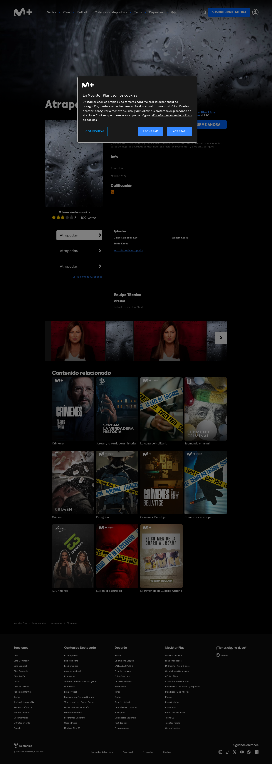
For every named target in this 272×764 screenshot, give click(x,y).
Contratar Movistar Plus (177, 681)
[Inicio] (23, 12)
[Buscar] (204, 12)
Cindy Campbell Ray (125, 237)
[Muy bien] (72, 217)
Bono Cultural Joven (175, 712)
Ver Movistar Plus (173, 655)
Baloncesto (120, 686)
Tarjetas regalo (172, 723)
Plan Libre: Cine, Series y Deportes (182, 686)
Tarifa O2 (169, 717)
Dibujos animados (73, 712)
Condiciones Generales (177, 671)
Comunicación (172, 728)
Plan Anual (170, 707)
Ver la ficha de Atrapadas (87, 276)
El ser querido (71, 655)
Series (51, 12)
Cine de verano (21, 686)
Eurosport (120, 712)
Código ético (171, 676)
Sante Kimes (121, 243)
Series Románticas (23, 707)
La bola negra (71, 660)
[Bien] (67, 217)
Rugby (118, 697)
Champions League (124, 660)
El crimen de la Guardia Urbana (161, 590)
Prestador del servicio (102, 752)
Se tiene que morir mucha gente (80, 681)
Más (174, 12)
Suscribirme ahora (229, 12)
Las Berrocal (70, 692)
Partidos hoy (121, 723)
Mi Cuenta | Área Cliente (177, 666)
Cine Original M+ (22, 660)
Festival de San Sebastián (76, 707)
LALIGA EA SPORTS (124, 666)
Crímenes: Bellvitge (153, 517)
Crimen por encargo (197, 517)
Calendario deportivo (111, 12)
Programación (122, 728)
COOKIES (167, 752)
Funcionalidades (173, 660)
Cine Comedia (21, 671)
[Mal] (58, 217)
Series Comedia (21, 712)
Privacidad (148, 752)
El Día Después (122, 676)
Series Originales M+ (24, 702)
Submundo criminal (197, 443)
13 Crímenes (60, 590)
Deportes (156, 12)
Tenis (138, 12)
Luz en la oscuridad (109, 590)
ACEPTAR (179, 131)
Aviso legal (128, 752)
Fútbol (82, 12)
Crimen (57, 517)
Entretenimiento (22, 723)
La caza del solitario (153, 443)
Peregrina (102, 517)
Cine (66, 12)
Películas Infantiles (23, 692)
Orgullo (17, 728)
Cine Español (20, 666)
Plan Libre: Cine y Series (177, 692)
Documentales (21, 717)
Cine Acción (20, 676)
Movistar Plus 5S (72, 728)
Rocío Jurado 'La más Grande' (79, 697)
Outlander (69, 686)
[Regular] (63, 217)
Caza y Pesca (70, 723)
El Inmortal (69, 676)
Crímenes (58, 443)
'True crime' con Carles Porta (78, 702)
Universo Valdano (123, 681)
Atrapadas (69, 235)
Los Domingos (71, 666)
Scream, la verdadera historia (116, 443)
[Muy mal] (54, 217)
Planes (168, 697)
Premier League (123, 671)
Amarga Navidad (72, 671)
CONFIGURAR (95, 131)
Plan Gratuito (172, 702)
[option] (78, 341)
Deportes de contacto (126, 707)
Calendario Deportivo (125, 717)
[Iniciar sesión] (255, 12)
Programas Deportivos (75, 717)
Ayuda (224, 655)
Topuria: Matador (123, 702)
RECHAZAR (150, 131)
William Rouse (180, 237)
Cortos (17, 681)
